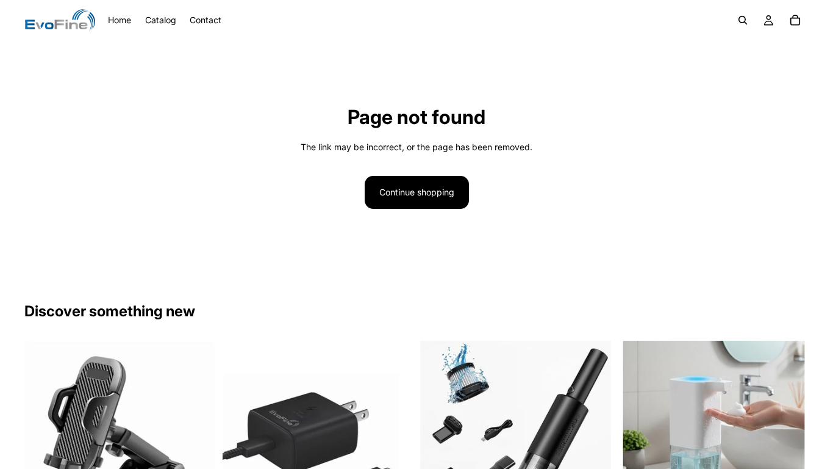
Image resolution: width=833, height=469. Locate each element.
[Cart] (795, 20)
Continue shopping (416, 192)
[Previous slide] (42, 436)
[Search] (742, 20)
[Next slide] (197, 436)
